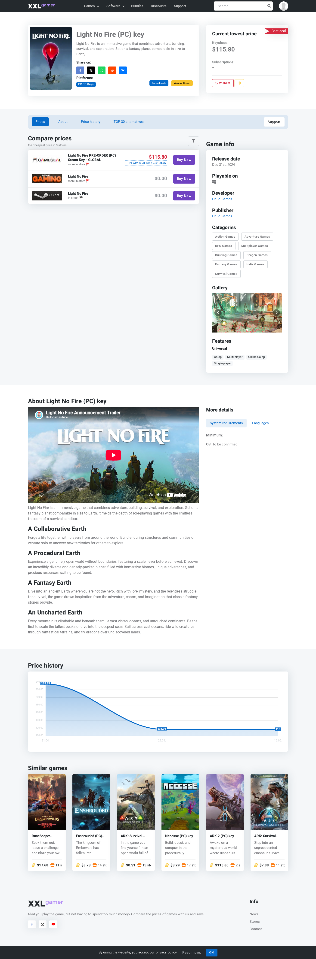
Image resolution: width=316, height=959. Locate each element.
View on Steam (181, 83)
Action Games (225, 236)
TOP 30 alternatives (129, 122)
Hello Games (222, 199)
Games (89, 6)
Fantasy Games (226, 264)
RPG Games (223, 246)
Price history (90, 122)
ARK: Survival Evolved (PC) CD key (133, 836)
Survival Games (226, 273)
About (63, 122)
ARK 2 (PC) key (222, 836)
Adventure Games (257, 236)
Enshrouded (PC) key (89, 836)
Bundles (137, 6)
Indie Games (255, 264)
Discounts (159, 6)
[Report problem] (239, 83)
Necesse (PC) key (179, 836)
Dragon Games (257, 255)
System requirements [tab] (226, 423)
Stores (255, 922)
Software (113, 6)
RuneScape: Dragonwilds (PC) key (45, 836)
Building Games (226, 255)
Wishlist (224, 83)
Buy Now (184, 160)
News (254, 914)
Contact (256, 929)
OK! (211, 952)
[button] (283, 6)
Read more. (191, 952)
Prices (40, 122)
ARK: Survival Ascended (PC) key (269, 836)
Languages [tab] (260, 423)
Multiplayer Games (254, 246)
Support (180, 6)
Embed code (159, 83)
